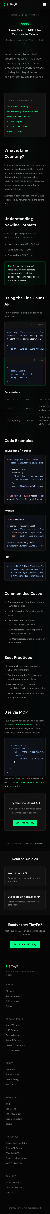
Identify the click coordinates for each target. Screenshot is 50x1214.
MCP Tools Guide (14, 1163)
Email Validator (12, 1035)
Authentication (13, 1074)
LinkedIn (38, 843)
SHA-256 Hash (13, 1025)
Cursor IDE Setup (14, 1148)
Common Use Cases (17, 126)
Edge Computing (14, 1119)
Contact (10, 1192)
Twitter (28, 843)
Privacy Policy (12, 1182)
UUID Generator (13, 1030)
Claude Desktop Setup (16, 1143)
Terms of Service (14, 1187)
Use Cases (11, 1108)
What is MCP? (12, 1153)
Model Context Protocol (20, 724)
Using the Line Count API (19, 116)
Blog (21, 15)
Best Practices (14, 131)
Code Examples (14, 121)
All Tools (10, 991)
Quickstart (11, 1069)
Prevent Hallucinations (16, 1158)
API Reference (12, 1001)
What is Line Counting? (18, 106)
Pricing (9, 1006)
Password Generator (16, 1045)
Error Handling (12, 1079)
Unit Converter (13, 1050)
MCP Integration (13, 1114)
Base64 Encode (13, 1040)
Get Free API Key (25, 823)
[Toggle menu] (44, 4)
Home (14, 15)
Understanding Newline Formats (22, 111)
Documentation (13, 996)
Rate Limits (11, 1084)
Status (9, 1124)
